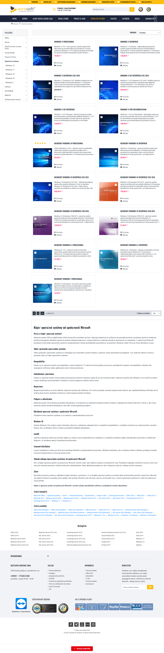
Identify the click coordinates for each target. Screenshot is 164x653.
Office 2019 (151, 495)
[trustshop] (63, 608)
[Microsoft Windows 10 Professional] (42, 158)
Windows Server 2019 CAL (48, 532)
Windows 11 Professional (64, 42)
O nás (88, 578)
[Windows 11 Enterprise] (108, 56)
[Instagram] (93, 624)
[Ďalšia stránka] (38, 313)
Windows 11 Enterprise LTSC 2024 (67, 75)
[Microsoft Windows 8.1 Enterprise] (108, 259)
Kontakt (51, 578)
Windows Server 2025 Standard (136, 510)
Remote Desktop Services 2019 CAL (114, 532)
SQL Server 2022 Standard (122, 512)
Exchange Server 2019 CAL (76, 539)
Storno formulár (54, 586)
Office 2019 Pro (117, 510)
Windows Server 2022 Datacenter (98, 512)
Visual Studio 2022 (108, 535)
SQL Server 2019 (118, 498)
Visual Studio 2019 (108, 539)
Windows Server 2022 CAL (20, 545)
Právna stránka (91, 570)
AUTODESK (9, 91)
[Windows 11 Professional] (42, 56)
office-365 (89, 573)
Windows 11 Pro (99, 515)
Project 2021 (106, 542)
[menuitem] (106, 2)
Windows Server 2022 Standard (45, 512)
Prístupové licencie (76, 495)
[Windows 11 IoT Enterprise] (42, 124)
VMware (139, 545)
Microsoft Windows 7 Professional (68, 279)
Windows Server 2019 (88, 498)
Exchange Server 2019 (134, 498)
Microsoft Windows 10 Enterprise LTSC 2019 (137, 177)
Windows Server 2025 (53, 498)
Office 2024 (130, 495)
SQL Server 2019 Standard (43, 515)
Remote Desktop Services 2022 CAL (79, 545)
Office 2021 (141, 495)
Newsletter (89, 576)
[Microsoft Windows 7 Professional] (42, 293)
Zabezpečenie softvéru (56, 576)
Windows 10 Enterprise (148, 515)
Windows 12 (10, 66)
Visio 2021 (139, 532)
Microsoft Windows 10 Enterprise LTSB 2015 (137, 211)
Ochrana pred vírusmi (13, 100)
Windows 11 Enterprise (129, 42)
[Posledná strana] (42, 313)
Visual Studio (10, 53)
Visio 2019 (139, 535)
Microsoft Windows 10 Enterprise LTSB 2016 (71, 211)
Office (7, 38)
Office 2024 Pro (91, 510)
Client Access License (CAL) (13, 48)
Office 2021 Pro (104, 510)
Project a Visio (101, 495)
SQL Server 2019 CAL (46, 545)
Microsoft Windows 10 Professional (68, 143)
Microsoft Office (39, 495)
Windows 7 (10, 83)
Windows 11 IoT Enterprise (64, 109)
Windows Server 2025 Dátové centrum (71, 512)
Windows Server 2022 (71, 498)
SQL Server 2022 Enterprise (142, 512)
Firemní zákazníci (55, 570)
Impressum (90, 584)
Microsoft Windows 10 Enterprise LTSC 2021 (71, 177)
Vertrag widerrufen (83, 649)
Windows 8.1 (10, 78)
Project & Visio (10, 57)
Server (7, 42)
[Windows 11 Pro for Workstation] (108, 124)
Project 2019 (106, 545)
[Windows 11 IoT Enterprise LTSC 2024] (108, 90)
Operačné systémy (12, 61)
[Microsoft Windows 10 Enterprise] (108, 158)
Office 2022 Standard (58, 510)
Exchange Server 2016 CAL (76, 542)
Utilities (8, 87)
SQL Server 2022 (104, 498)
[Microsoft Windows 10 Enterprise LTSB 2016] (42, 225)
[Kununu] (87, 624)
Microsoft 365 (39, 498)
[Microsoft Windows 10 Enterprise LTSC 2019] (108, 192)
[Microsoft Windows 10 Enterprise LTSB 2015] (108, 225)
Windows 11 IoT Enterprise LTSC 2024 (134, 75)
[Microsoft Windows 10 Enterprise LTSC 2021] (42, 192)
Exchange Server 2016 (41, 501)
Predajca (52, 573)
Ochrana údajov (91, 581)
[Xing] (76, 624)
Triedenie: (133, 32)
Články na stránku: (143, 313)
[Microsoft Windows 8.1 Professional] (42, 259)
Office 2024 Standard (41, 510)
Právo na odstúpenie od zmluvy (60, 584)
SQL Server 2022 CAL (46, 542)
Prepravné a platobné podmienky (60, 581)
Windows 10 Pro (113, 515)
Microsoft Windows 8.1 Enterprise (133, 245)
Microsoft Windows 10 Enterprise (133, 143)
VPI (50, 589)
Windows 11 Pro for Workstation (133, 109)
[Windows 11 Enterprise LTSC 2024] (42, 90)
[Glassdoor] (82, 624)
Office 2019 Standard (75, 510)
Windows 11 (10, 70)
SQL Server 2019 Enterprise (64, 515)
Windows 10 (10, 74)
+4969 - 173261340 (20, 576)
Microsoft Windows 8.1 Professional (68, 245)
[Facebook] (71, 624)
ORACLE (8, 95)
